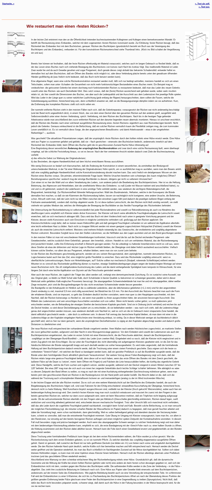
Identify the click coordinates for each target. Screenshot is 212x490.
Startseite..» (8, 3)
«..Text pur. (204, 7)
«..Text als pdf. (202, 3)
